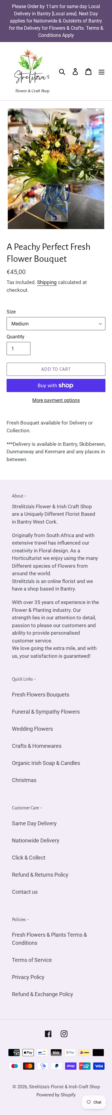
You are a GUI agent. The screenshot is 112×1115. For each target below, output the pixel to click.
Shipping (47, 282)
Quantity (15, 337)
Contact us (25, 892)
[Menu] (101, 71)
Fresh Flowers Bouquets (40, 694)
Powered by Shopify (56, 1095)
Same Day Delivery (34, 823)
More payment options (56, 400)
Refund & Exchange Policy (42, 994)
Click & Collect (28, 857)
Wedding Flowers (32, 729)
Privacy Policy (28, 977)
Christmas (24, 780)
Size (11, 312)
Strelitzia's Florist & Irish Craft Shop (64, 1086)
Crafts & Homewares (37, 746)
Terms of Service (32, 960)
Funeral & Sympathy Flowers (46, 712)
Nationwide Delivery (35, 840)
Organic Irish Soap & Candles (46, 763)
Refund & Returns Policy (40, 875)
